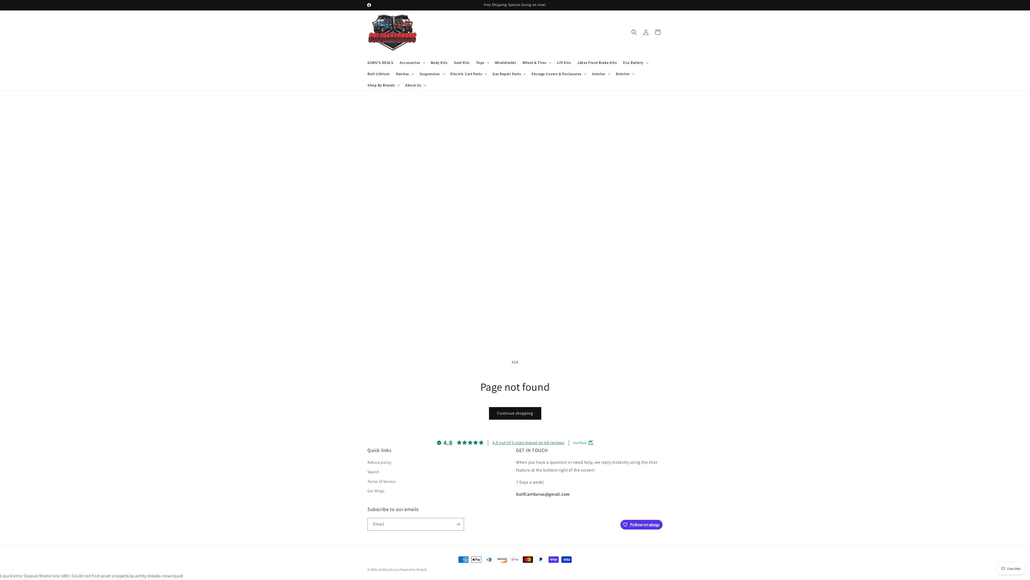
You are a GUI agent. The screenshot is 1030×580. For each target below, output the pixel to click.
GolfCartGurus (388, 569)
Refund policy (379, 462)
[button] (412, 62)
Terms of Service (381, 481)
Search (373, 471)
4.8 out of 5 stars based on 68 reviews (528, 442)
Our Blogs (375, 490)
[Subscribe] (458, 524)
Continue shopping (515, 413)
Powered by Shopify (413, 569)
